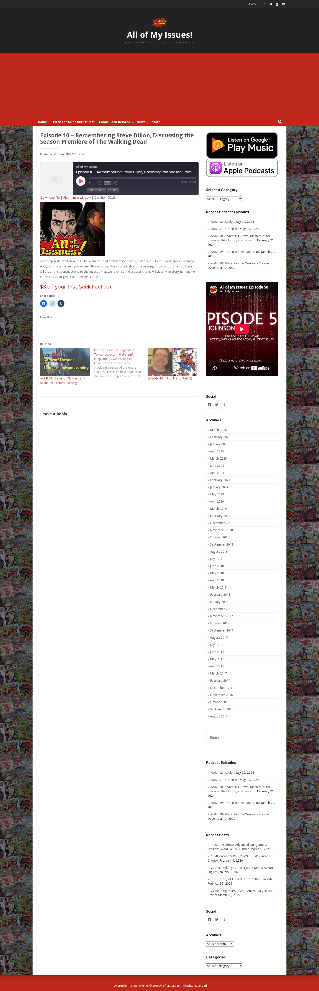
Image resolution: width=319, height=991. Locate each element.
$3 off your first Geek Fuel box (76, 286)
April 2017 (217, 666)
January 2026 (219, 444)
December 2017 (221, 609)
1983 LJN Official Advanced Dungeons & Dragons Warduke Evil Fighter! (237, 847)
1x (107, 183)
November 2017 (221, 616)
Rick (83, 154)
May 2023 (217, 494)
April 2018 (217, 580)
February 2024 (220, 480)
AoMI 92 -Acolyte (223, 221)
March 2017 (218, 673)
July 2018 (216, 559)
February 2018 (220, 594)
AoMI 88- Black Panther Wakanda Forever (240, 263)
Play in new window (77, 197)
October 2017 (219, 623)
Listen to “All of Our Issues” (73, 122)
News (141, 122)
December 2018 (221, 523)
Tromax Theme (138, 986)
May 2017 (217, 659)
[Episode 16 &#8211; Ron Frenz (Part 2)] (172, 362)
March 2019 (218, 508)
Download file (50, 197)
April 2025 (217, 451)
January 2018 (219, 602)
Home (253, 4)
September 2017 (221, 630)
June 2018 (217, 566)
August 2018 (219, 551)
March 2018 (218, 587)
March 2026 (218, 430)
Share (113, 190)
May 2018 (217, 573)
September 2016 (221, 709)
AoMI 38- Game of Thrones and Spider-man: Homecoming (62, 380)
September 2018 (221, 544)
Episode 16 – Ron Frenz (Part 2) (170, 378)
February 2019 (220, 516)
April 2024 (217, 473)
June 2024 (217, 465)
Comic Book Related (114, 122)
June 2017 (217, 652)
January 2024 (219, 487)
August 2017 (219, 637)
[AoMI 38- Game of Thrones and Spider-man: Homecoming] (65, 362)
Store (156, 122)
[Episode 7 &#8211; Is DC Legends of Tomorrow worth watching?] (121, 363)
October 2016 (219, 702)
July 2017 (216, 645)
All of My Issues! (159, 34)
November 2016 (221, 695)
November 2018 (221, 530)
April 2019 (217, 501)
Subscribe (96, 190)
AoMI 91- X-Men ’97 (225, 229)
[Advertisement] (159, 85)
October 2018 (219, 537)
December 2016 (221, 688)
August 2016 (219, 716)
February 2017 (220, 680)
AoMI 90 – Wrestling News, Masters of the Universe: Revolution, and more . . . (239, 238)
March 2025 (218, 458)
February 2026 (220, 437)
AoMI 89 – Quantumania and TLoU (235, 252)
